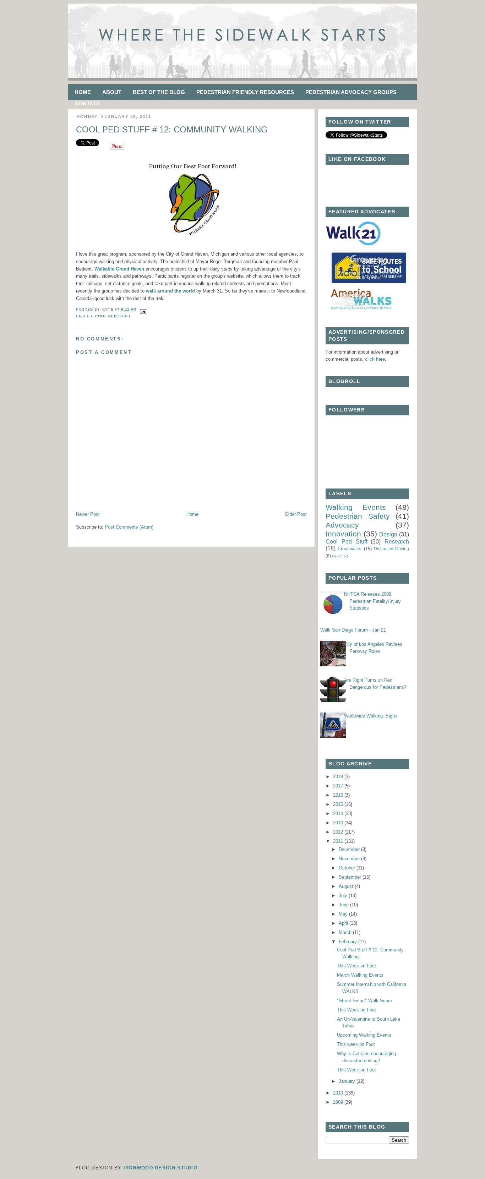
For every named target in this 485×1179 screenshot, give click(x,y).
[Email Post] (142, 309)
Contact (87, 103)
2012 (338, 832)
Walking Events (356, 507)
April (344, 923)
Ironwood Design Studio (161, 1167)
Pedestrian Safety (358, 516)
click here (375, 359)
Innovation (343, 534)
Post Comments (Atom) (129, 527)
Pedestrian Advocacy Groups (351, 92)
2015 (338, 804)
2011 (338, 841)
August (347, 886)
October (347, 867)
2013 (338, 822)
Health (337, 556)
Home (83, 92)
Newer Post (88, 514)
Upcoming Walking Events (364, 1035)
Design (388, 534)
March (346, 932)
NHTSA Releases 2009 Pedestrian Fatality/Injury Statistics (372, 601)
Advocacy (342, 525)
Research (397, 542)
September (351, 877)
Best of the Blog (159, 92)
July (344, 895)
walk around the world (170, 291)
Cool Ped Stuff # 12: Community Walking (172, 129)
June (344, 904)
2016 (338, 795)
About (111, 92)
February (348, 941)
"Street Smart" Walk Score (364, 1000)
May (344, 914)
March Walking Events (360, 975)
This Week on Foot (356, 965)
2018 (338, 776)
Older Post (296, 514)
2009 (338, 1102)
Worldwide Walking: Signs (370, 716)
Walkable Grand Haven (119, 269)
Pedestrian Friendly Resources (245, 92)
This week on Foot (356, 1044)
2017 (338, 785)
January (347, 1081)
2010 (338, 1093)
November (350, 858)
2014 (338, 813)
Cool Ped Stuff (113, 316)
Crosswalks (349, 548)
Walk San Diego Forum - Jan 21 (353, 630)
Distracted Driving (391, 548)
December (350, 849)
